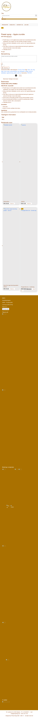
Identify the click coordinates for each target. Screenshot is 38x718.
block (29, 69)
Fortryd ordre (6, 309)
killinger (26, 71)
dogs (2, 71)
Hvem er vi (12, 24)
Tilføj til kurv (6, 67)
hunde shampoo (13, 71)
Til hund (20, 69)
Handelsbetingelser (6, 300)
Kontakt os (20, 24)
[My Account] (1, 21)
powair (15, 73)
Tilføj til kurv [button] (12, 203)
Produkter (5, 24)
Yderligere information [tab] (13, 79)
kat (18, 71)
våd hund (19, 73)
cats (31, 69)
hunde (8, 71)
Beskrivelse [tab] (5, 79)
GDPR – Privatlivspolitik (7, 302)
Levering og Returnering (7, 304)
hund (5, 71)
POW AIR (29, 73)
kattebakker (22, 71)
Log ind (26, 24)
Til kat (23, 69)
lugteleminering (10, 73)
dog (34, 69)
